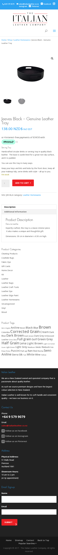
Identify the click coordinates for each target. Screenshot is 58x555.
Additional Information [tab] (15, 211)
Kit (2, 274)
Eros (11, 339)
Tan (24, 355)
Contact (30, 540)
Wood (4, 312)
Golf (34, 339)
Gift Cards (5, 266)
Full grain (24, 339)
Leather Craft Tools (10, 287)
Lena (23, 343)
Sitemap (19, 540)
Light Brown (35, 343)
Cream (44, 332)
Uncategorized (8, 304)
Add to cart (22, 182)
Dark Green (29, 336)
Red (35, 350)
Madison (31, 347)
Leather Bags (7, 283)
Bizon (22, 328)
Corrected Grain (25, 331)
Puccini (15, 350)
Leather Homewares (22, 40)
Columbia (5, 332)
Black (29, 327)
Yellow (43, 355)
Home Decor (7, 270)
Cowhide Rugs (7, 258)
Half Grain (10, 342)
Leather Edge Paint (9, 295)
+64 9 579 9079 (13, 416)
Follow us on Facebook (16, 430)
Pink (52, 347)
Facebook (47, 4)
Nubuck (46, 347)
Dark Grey (39, 335)
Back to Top (43, 540)
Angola (7, 328)
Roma (40, 351)
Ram (30, 350)
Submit (8, 522)
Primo (8, 351)
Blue (35, 327)
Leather (4, 278)
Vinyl (3, 308)
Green (41, 339)
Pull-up (23, 351)
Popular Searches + (28, 543)
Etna (15, 340)
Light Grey (21, 347)
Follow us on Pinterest (16, 441)
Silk (21, 354)
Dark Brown (15, 335)
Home (3, 40)
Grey (49, 339)
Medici (38, 347)
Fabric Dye (6, 262)
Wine (37, 354)
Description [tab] (10, 207)
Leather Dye (6, 291)
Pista (3, 351)
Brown (45, 327)
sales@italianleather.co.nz (14, 425)
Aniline (15, 327)
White (31, 354)
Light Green (10, 347)
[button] (52, 58)
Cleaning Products (9, 253)
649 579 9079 (9, 4)
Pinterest (35, 6)
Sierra (15, 354)
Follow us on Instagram (16, 436)
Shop (10, 40)
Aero (3, 328)
